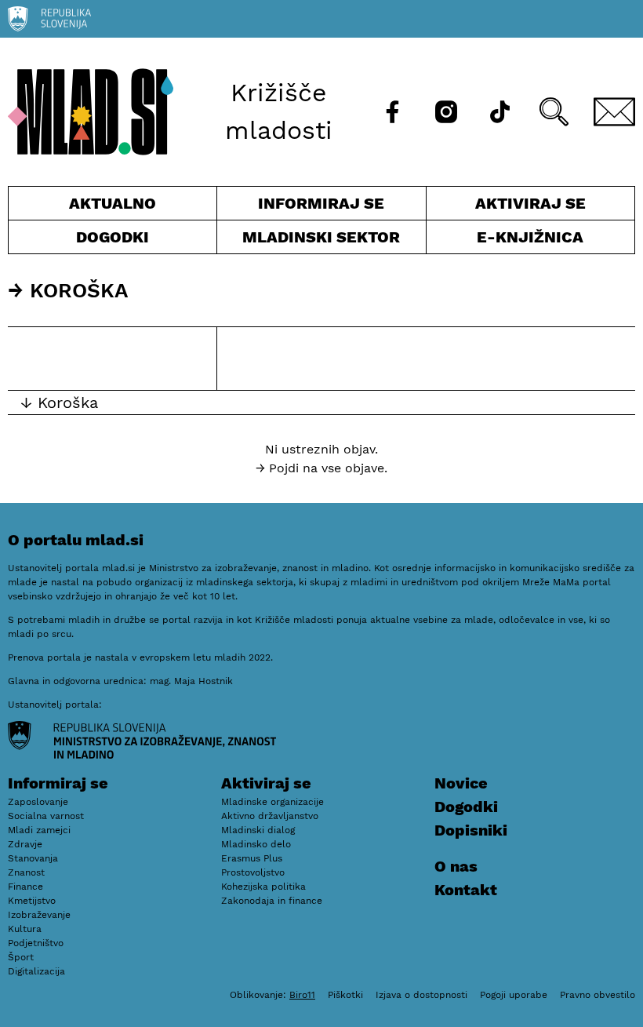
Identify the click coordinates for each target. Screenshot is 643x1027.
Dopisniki (470, 830)
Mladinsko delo (256, 844)
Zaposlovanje (38, 801)
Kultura (25, 928)
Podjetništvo (36, 943)
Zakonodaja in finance (271, 900)
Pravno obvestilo (597, 994)
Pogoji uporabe (513, 994)
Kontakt (465, 889)
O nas (456, 866)
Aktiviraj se (506, 207)
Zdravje (25, 844)
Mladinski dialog (258, 830)
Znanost (26, 872)
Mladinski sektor (321, 240)
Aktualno (115, 207)
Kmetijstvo (32, 900)
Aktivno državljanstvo (269, 815)
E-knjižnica (530, 237)
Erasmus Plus (251, 858)
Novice (461, 783)
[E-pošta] (615, 111)
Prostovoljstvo (253, 872)
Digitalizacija (36, 971)
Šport (21, 957)
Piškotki (345, 994)
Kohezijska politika (263, 886)
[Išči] (554, 111)
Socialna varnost (46, 815)
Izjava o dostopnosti (421, 994)
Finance (25, 886)
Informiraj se (321, 207)
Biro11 (302, 994)
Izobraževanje (39, 914)
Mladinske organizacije (272, 801)
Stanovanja (33, 858)
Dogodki (112, 237)
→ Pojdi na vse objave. (321, 468)
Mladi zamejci (39, 830)
